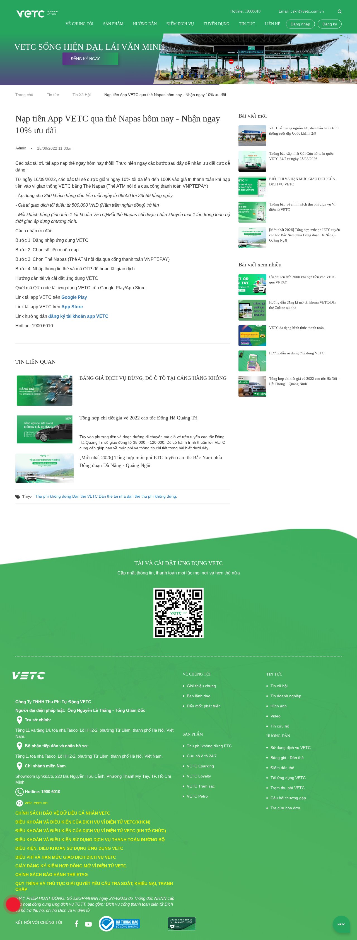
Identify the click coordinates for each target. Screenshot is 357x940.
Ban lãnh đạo (198, 696)
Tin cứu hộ (280, 726)
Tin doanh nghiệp (286, 696)
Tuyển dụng (217, 24)
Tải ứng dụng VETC (288, 778)
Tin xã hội (279, 686)
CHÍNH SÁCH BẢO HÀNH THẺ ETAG (51, 874)
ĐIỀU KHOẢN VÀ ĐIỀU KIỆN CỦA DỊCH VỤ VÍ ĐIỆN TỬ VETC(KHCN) (82, 822)
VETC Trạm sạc (201, 786)
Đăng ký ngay (85, 58)
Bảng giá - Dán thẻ (287, 757)
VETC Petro (197, 796)
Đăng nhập (300, 24)
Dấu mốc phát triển (204, 706)
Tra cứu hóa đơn (285, 808)
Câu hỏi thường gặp (288, 798)
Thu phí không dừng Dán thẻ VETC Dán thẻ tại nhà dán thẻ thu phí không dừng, (106, 496)
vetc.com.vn (36, 802)
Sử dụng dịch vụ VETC (291, 747)
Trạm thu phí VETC (288, 788)
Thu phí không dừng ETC (209, 746)
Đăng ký (329, 24)
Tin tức (247, 24)
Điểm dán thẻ (282, 767)
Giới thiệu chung (201, 686)
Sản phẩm (113, 24)
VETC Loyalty (199, 776)
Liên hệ (272, 24)
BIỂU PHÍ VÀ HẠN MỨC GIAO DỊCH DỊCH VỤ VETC (65, 857)
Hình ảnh (279, 706)
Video (276, 716)
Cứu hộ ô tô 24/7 (202, 756)
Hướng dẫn (145, 24)
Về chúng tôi (80, 24)
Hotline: (244, 11)
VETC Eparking (200, 766)
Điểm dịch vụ (181, 24)
